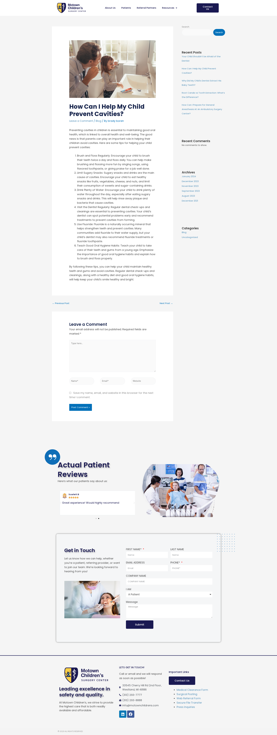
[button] (60, 502)
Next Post (166, 303)
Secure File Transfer (189, 702)
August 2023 (188, 195)
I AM (128, 589)
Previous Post (60, 303)
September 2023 (191, 190)
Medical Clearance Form (192, 690)
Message (132, 602)
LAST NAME (177, 549)
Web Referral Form (189, 698)
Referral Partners (146, 8)
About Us (110, 8)
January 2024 (189, 176)
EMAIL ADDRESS (135, 562)
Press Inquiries (186, 707)
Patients (126, 8)
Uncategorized (190, 237)
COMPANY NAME (136, 576)
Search (185, 26)
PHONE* (175, 562)
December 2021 (190, 200)
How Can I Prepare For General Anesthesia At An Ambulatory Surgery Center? (202, 109)
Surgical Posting (187, 694)
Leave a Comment (81, 121)
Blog (98, 121)
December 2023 (190, 181)
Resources (168, 8)
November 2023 (190, 186)
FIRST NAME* (134, 549)
